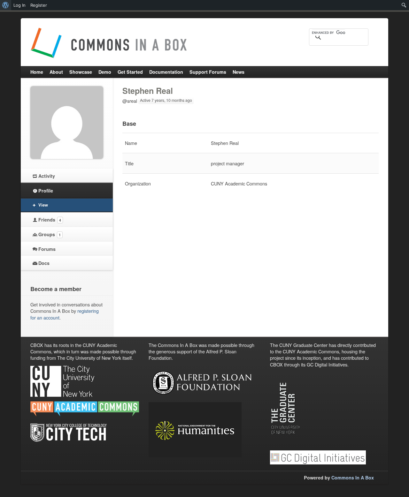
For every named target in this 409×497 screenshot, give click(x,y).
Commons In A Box (352, 477)
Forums (47, 249)
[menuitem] (5, 5)
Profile (45, 190)
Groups (49, 234)
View (43, 205)
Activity (46, 176)
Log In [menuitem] (19, 5)
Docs (44, 263)
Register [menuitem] (38, 5)
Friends (49, 219)
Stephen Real (147, 90)
